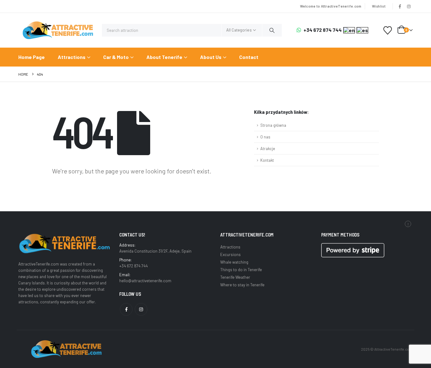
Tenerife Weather (235, 277)
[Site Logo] (57, 30)
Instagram (141, 309)
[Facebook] (400, 6)
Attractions (72, 57)
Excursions (230, 254)
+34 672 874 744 (323, 30)
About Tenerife (164, 57)
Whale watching (234, 262)
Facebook (126, 309)
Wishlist (379, 6)
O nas (265, 136)
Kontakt (267, 160)
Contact (248, 57)
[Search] (272, 30)
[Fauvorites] (388, 30)
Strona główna (273, 125)
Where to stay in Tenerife (242, 284)
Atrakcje (267, 148)
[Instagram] (408, 6)
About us (210, 57)
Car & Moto (116, 57)
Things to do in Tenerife (241, 269)
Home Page (31, 57)
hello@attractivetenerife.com (145, 280)
